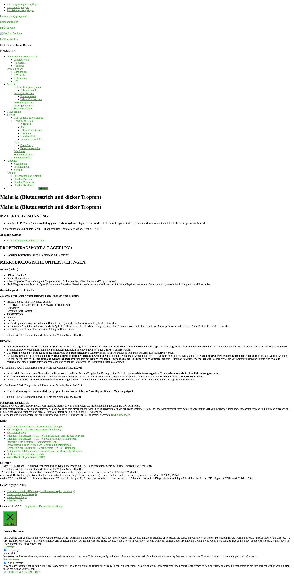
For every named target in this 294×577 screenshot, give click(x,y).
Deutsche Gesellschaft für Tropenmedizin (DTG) (33, 441)
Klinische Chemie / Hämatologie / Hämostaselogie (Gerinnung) (41, 491)
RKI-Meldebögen (120, 414)
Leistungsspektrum (24, 102)
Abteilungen (20, 78)
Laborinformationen (31, 99)
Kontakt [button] (11, 172)
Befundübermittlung (31, 148)
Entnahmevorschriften (32, 139)
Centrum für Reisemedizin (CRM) (25, 454)
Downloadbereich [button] (23, 120)
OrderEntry (26, 145)
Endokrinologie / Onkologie (22, 494)
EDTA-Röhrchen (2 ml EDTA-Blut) (26, 240)
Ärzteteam (19, 74)
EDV (16, 142)
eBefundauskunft (9, 21)
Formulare (25, 133)
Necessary (13, 550)
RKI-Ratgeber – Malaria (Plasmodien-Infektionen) (34, 429)
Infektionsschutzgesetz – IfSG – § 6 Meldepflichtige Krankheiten (42, 438)
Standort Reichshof (24, 185)
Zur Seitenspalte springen (20, 10)
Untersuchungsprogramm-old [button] (22, 56)
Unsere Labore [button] (15, 68)
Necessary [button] (8, 546)
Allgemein (26, 123)
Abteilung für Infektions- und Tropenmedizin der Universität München (45, 450)
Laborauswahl (21, 59)
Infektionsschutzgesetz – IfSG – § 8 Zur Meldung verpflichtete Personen (46, 435)
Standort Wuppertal (24, 182)
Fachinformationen (24, 93)
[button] (8, 50)
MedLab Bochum (9, 39)
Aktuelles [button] (12, 160)
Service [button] (11, 114)
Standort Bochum (23, 178)
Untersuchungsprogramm (13, 16)
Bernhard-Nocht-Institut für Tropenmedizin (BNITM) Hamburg (41, 447)
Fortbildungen (21, 166)
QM (16, 81)
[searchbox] (22, 188)
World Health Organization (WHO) (26, 457)
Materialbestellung (23, 154)
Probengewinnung (23, 105)
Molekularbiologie (17, 497)
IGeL (23, 126)
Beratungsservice (23, 157)
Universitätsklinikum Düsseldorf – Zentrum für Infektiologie (39, 444)
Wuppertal (19, 62)
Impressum (31, 506)
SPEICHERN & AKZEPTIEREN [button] (22, 572)
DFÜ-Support (7, 27)
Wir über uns (20, 71)
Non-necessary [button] (11, 559)
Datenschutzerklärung (51, 506)
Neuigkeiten (20, 163)
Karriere (18, 169)
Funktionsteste (28, 96)
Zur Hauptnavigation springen (23, 4)
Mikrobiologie (14, 500)
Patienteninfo (14, 111)
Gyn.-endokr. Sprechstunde (28, 117)
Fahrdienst (19, 151)
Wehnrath (19, 65)
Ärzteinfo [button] (12, 84)
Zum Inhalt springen (18, 7)
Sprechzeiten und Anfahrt (27, 175)
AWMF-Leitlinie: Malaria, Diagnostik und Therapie (34, 426)
